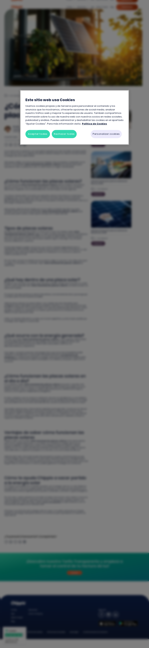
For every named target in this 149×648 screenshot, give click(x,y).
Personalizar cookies (106, 134)
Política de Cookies (94, 123)
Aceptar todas (37, 134)
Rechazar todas (64, 134)
